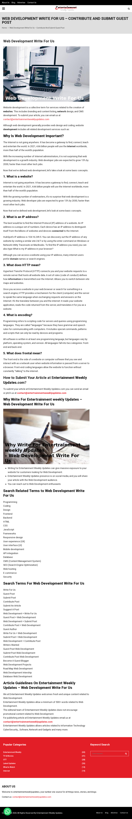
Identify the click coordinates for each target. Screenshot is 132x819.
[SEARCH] (126, 753)
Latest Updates (9, 763)
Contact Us (31, 3)
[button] (7, 811)
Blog (13, 3)
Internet (6, 771)
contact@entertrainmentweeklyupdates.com (26, 119)
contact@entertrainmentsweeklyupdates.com (41, 393)
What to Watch (9, 767)
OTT (5, 760)
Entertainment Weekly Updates (49, 813)
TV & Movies (8, 756)
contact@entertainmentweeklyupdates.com (31, 797)
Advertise (21, 3)
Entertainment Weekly (12, 752)
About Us (5, 3)
